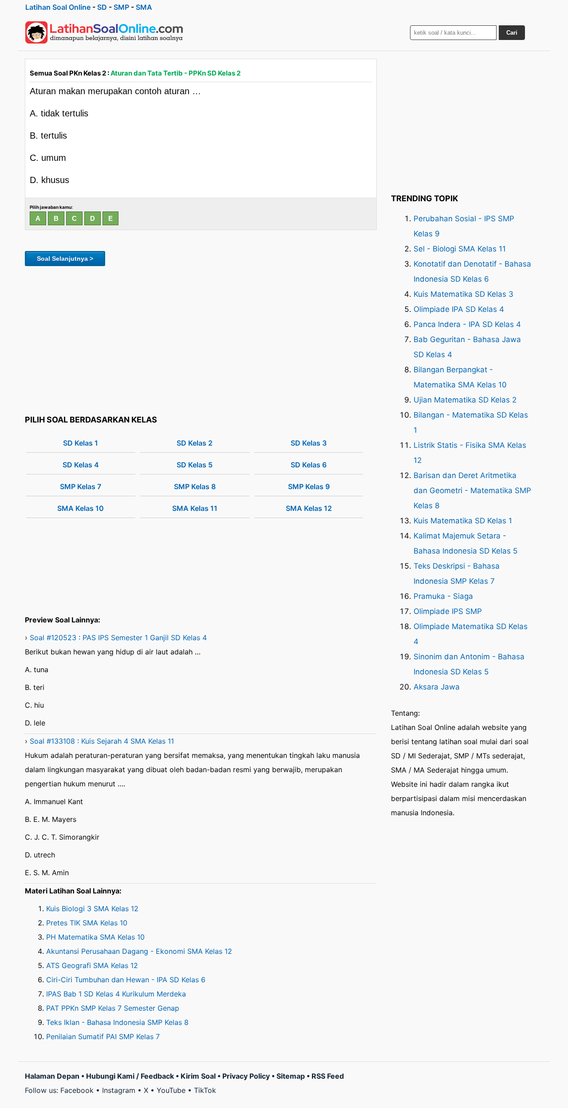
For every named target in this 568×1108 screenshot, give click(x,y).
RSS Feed (328, 1076)
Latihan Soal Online (58, 7)
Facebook (77, 1090)
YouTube (171, 1090)
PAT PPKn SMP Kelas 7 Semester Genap (112, 1008)
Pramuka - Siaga (443, 596)
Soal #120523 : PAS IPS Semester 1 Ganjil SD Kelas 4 (118, 637)
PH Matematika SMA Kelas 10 (95, 937)
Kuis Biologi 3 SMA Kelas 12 (92, 908)
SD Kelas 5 (195, 464)
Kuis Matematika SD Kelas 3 (463, 294)
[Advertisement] (200, 339)
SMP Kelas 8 (195, 486)
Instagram (118, 1090)
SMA (144, 7)
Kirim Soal (198, 1076)
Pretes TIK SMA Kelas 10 (86, 922)
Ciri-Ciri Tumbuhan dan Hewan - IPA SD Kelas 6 (125, 979)
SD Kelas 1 (80, 442)
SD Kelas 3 (309, 442)
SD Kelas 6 (309, 464)
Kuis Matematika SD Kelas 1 (463, 520)
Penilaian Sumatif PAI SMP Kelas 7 (103, 1036)
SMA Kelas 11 (194, 508)
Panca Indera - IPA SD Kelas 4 (467, 324)
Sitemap (290, 1076)
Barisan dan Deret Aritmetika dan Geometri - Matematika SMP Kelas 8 (472, 490)
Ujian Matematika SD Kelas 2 (465, 399)
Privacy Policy (246, 1076)
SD (102, 7)
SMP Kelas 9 (309, 486)
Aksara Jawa (437, 686)
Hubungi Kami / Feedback (130, 1076)
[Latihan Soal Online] (104, 32)
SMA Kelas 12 (309, 508)
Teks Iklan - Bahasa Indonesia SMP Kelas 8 (117, 1022)
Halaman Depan (52, 1076)
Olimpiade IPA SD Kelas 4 (459, 309)
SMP (121, 7)
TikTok (205, 1090)
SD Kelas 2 (195, 442)
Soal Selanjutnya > (65, 258)
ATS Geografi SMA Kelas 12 (92, 965)
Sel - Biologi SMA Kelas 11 (460, 248)
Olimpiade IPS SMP (448, 611)
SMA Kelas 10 (80, 508)
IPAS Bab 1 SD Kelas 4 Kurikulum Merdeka (116, 993)
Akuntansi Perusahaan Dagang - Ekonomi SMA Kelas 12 (139, 951)
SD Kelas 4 (81, 464)
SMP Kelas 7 (80, 486)
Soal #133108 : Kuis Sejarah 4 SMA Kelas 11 (102, 741)
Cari (511, 32)
